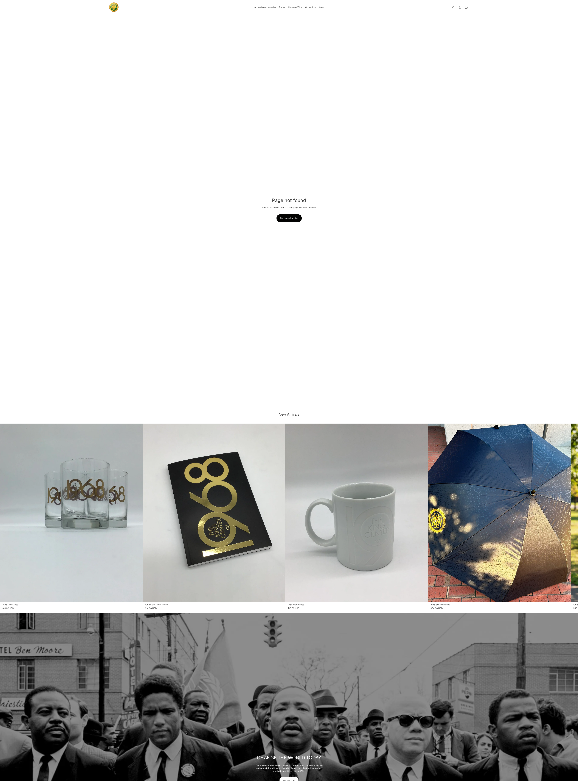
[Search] (453, 7)
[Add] (138, 597)
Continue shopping (289, 218)
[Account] (459, 7)
